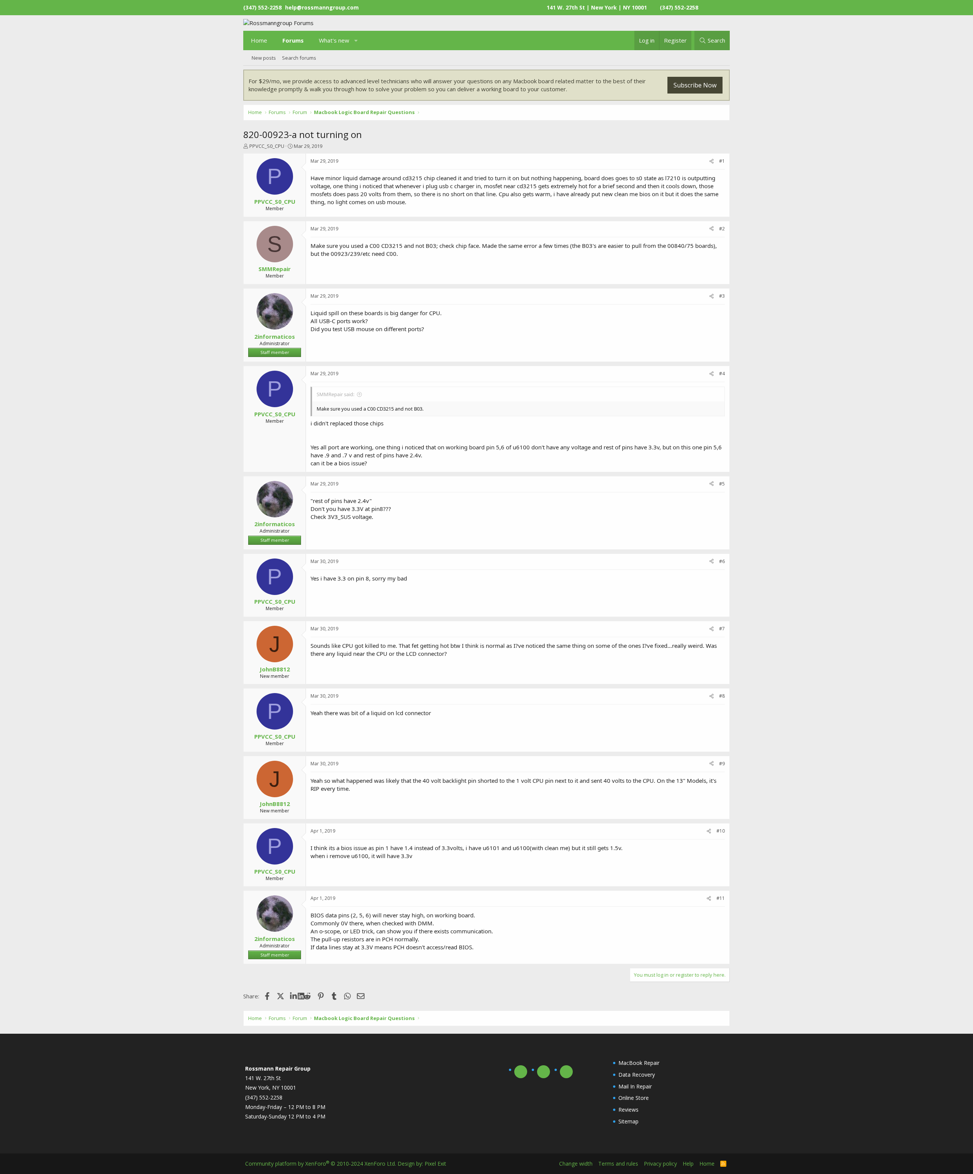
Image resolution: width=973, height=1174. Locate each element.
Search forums (299, 57)
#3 (722, 296)
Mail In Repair (635, 1086)
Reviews (628, 1109)
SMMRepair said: (335, 394)
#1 (722, 161)
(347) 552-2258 (679, 7)
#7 (722, 628)
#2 (722, 228)
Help (688, 1163)
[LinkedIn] (294, 996)
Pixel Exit (435, 1163)
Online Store (633, 1097)
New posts (264, 57)
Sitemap (628, 1121)
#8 (722, 696)
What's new (334, 40)
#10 (720, 831)
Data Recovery (636, 1074)
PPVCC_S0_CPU (266, 146)
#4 (722, 373)
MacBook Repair (638, 1062)
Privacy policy (660, 1163)
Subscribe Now (694, 85)
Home (259, 40)
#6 (722, 561)
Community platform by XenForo (320, 1163)
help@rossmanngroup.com (322, 7)
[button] (356, 40)
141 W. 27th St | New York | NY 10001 (597, 7)
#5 (722, 484)
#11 (720, 898)
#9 (722, 763)
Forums (293, 40)
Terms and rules (618, 1163)
